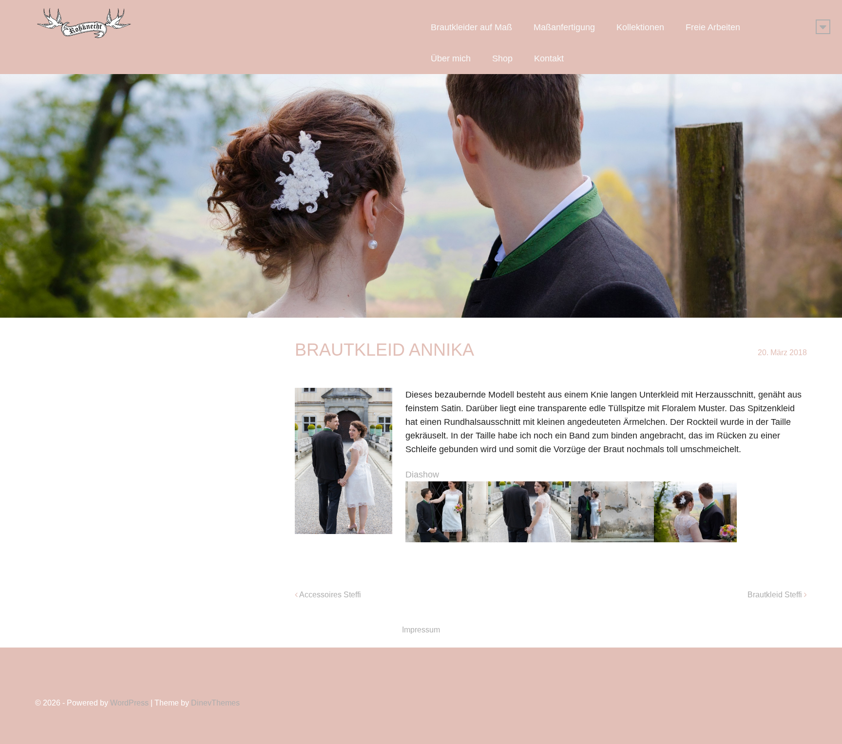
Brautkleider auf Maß (471, 27)
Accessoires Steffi (330, 595)
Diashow (422, 474)
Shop (502, 58)
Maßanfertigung (564, 27)
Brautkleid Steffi (774, 595)
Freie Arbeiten (713, 27)
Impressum (421, 630)
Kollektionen (640, 27)
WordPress (129, 703)
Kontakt (549, 58)
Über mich (451, 58)
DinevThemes (215, 703)
